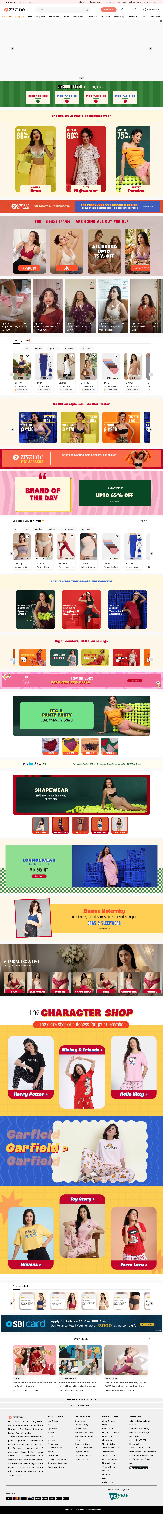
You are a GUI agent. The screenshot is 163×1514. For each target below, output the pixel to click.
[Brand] (29, 251)
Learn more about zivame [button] (80, 1399)
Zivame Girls (53, 1455)
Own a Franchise (150, 2)
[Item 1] (50, 746)
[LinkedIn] (130, 1463)
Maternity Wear (55, 1448)
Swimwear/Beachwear (58, 1463)
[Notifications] (122, 9)
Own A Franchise (109, 1459)
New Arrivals (53, 1421)
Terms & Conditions (84, 1432)
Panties (51, 1436)
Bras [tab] (26, 348)
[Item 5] (119, 825)
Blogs (81, 2)
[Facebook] (130, 1459)
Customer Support (83, 1455)
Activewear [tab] (70, 348)
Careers (105, 1470)
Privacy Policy (81, 1428)
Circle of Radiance (110, 1467)
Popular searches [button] (80, 1405)
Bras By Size (107, 1436)
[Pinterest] (141, 1459)
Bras (49, 1425)
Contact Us (110, 2)
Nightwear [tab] (53, 348)
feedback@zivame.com (145, 1451)
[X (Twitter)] (134, 1459)
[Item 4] (109, 746)
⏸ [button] (161, 21)
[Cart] (137, 9)
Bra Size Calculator (110, 1432)
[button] (86, 9)
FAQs (104, 1478)
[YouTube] (148, 1459)
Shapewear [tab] (87, 348)
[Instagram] (137, 1459)
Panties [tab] (38, 348)
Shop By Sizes (108, 1440)
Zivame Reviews (109, 1463)
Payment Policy (82, 1451)
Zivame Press (108, 1451)
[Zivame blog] (144, 1459)
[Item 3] (90, 746)
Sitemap (106, 1474)
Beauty (51, 1451)
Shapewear (53, 1440)
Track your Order (82, 1444)
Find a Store (107, 1482)
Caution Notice (81, 1459)
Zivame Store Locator (111, 1448)
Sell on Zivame (135, 2)
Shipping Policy (81, 1425)
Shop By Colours (109, 1444)
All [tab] (16, 348)
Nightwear (52, 1428)
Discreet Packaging (83, 1448)
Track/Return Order (95, 2)
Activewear (53, 1432)
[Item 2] (70, 746)
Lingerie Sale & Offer (57, 1459)
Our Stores (122, 2)
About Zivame (108, 1421)
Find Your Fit (107, 1428)
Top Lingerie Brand (56, 1467)
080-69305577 (146, 1448)
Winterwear (53, 1444)
